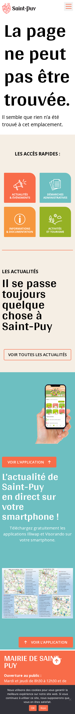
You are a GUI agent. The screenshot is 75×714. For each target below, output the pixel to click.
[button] (68, 6)
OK (33, 708)
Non (43, 708)
